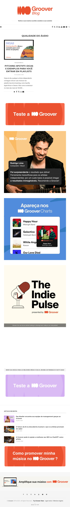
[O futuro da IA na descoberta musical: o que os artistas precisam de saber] (9, 429)
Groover (10, 501)
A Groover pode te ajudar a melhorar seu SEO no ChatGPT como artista (39, 438)
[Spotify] (66, 26)
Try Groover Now (38, 501)
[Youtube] (61, 26)
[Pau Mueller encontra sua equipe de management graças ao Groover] (9, 419)
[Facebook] (52, 26)
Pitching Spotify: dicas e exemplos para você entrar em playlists (19, 69)
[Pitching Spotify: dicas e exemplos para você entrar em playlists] (19, 50)
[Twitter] (54, 26)
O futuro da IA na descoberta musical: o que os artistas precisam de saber (40, 428)
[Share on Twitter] (19, 92)
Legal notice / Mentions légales (54, 501)
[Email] (64, 26)
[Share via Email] (23, 92)
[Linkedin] (59, 26)
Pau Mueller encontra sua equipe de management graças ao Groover (38, 417)
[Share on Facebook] (16, 92)
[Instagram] (57, 26)
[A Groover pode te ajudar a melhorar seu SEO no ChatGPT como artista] (9, 439)
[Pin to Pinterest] (21, 92)
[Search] (69, 26)
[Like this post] (14, 92)
